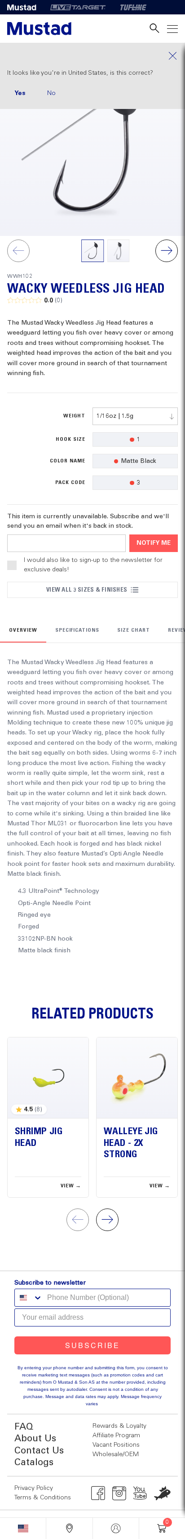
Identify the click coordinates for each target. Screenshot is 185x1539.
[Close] (92, 55)
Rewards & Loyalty (119, 1426)
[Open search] (154, 29)
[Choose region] (23, 1528)
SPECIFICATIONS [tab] (77, 630)
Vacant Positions (116, 1445)
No (51, 93)
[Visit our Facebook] (98, 1493)
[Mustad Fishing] (25, 7)
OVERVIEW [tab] (23, 630)
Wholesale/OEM (115, 1454)
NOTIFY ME (154, 543)
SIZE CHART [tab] (133, 630)
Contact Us (39, 1451)
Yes (20, 93)
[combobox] (135, 416)
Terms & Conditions (42, 1497)
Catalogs (33, 1462)
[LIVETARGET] (78, 7)
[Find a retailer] (69, 1528)
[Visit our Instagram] (119, 1493)
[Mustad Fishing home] (39, 28)
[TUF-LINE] (133, 7)
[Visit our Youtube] (140, 1493)
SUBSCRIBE (92, 1345)
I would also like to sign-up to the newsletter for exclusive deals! (93, 565)
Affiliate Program (116, 1435)
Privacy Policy (33, 1488)
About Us (35, 1439)
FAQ (23, 1427)
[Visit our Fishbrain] (162, 1493)
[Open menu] (172, 29)
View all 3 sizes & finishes (86, 590)
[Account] (116, 1528)
